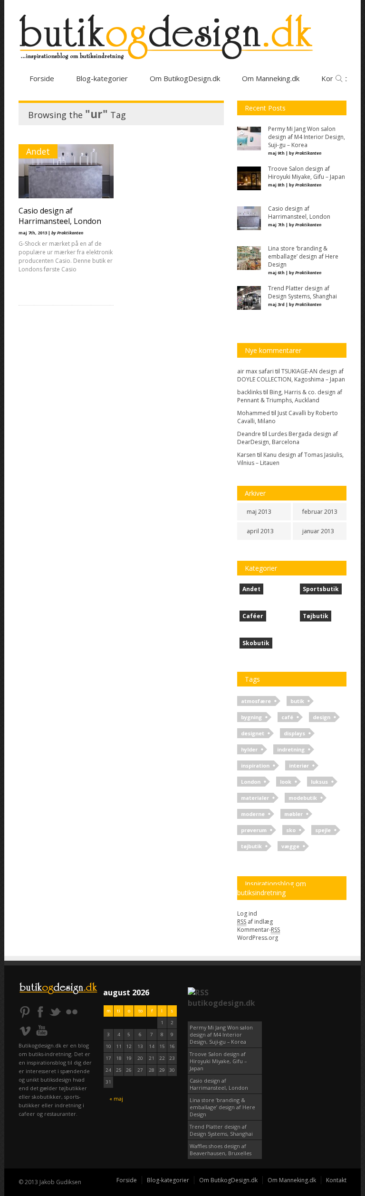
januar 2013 (318, 531)
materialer (255, 797)
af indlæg (255, 922)
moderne (253, 813)
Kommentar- (258, 930)
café (287, 717)
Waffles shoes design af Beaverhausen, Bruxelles (220, 1149)
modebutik (302, 797)
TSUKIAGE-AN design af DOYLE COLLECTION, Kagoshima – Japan (291, 375)
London (250, 781)
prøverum (254, 830)
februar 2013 (319, 512)
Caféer (252, 616)
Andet (38, 151)
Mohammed (253, 413)
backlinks (249, 392)
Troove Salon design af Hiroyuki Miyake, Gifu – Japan (218, 1061)
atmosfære (256, 701)
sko (291, 830)
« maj (116, 1098)
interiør (299, 765)
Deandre (249, 434)
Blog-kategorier (102, 78)
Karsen (246, 455)
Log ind (247, 913)
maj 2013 (259, 512)
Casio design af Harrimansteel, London (60, 215)
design (321, 717)
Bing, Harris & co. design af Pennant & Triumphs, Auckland (289, 396)
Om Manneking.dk (292, 1180)
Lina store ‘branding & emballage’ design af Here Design (222, 1107)
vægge (290, 846)
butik (297, 701)
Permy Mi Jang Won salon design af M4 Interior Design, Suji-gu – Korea (221, 1034)
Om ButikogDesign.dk (185, 78)
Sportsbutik (321, 589)
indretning (291, 749)
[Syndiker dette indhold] (198, 992)
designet (252, 733)
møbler (293, 813)
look (285, 781)
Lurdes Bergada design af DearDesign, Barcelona (287, 438)
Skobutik (255, 643)
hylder (249, 749)
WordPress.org (257, 938)
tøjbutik (251, 846)
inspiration (255, 765)
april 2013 (260, 531)
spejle (323, 830)
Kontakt (336, 1180)
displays (294, 733)
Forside (41, 78)
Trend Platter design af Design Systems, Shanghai (221, 1130)
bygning (251, 717)
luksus (319, 781)
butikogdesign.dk (221, 1003)
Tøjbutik (315, 616)
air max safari (255, 371)
